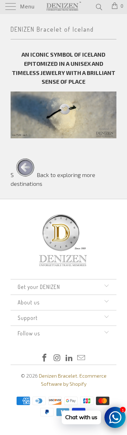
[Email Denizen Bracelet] (81, 358)
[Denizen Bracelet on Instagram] (57, 358)
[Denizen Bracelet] (63, 7)
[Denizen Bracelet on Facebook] (45, 358)
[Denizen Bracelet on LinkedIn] (69, 358)
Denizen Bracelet (58, 376)
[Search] (98, 6)
